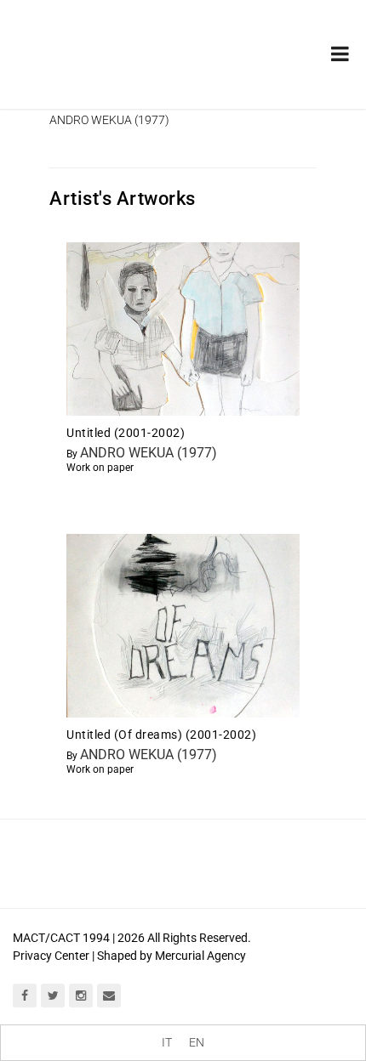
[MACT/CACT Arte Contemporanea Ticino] (102, 41)
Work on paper (100, 468)
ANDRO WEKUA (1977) (148, 453)
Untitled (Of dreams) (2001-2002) (161, 734)
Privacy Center (51, 955)
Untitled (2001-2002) (125, 433)
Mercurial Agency (200, 955)
